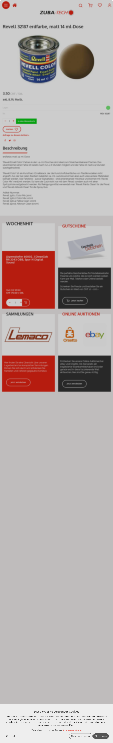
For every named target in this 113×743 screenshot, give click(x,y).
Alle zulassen (101, 736)
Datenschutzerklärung (72, 730)
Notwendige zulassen (80, 736)
